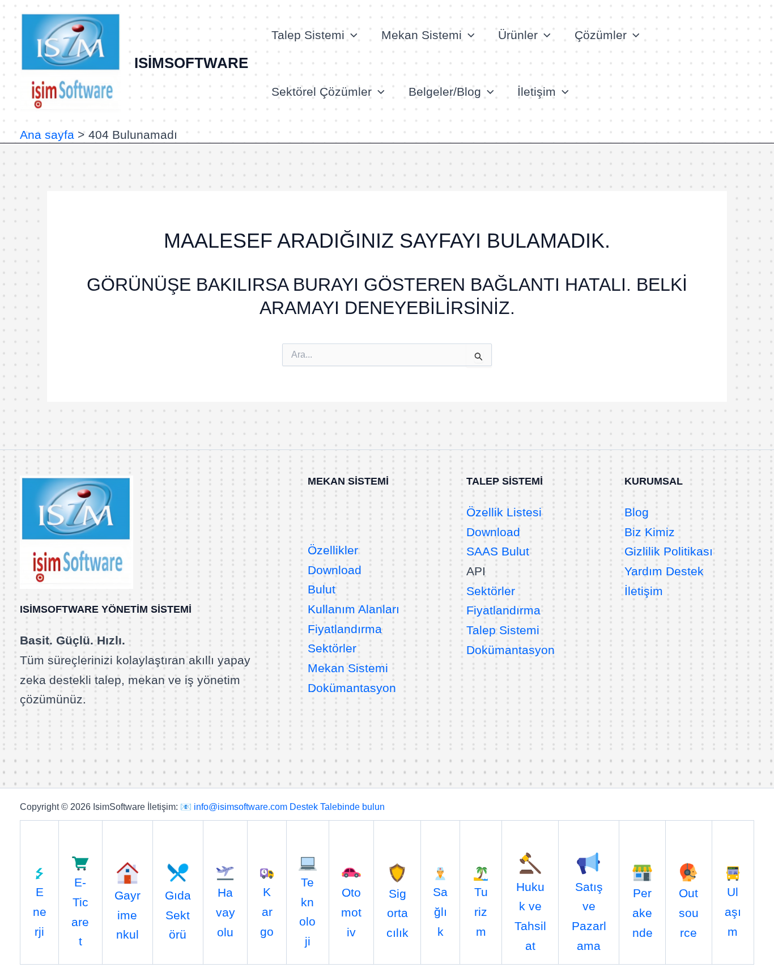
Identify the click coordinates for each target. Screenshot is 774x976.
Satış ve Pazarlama (589, 916)
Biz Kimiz (649, 531)
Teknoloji (307, 912)
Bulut (321, 589)
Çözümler (601, 34)
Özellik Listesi (504, 512)
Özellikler (333, 550)
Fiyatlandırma (345, 628)
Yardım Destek (664, 571)
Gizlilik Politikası (668, 551)
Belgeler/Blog (445, 91)
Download (335, 569)
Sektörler (332, 648)
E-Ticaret (80, 912)
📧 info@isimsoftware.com (233, 807)
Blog (636, 512)
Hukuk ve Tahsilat (530, 916)
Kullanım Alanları (353, 609)
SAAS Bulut (497, 551)
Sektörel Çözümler (321, 91)
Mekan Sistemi (421, 34)
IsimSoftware (191, 62)
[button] (351, 35)
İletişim (536, 91)
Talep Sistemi (308, 34)
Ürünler (518, 34)
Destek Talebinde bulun (337, 807)
